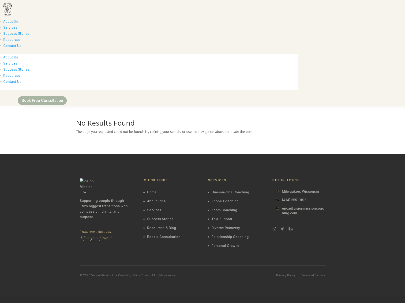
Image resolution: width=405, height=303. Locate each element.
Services (10, 27)
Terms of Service (313, 275)
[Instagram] (274, 228)
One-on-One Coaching (230, 192)
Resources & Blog (161, 228)
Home (152, 192)
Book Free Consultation (42, 100)
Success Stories (16, 33)
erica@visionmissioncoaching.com (303, 210)
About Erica (156, 201)
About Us (10, 21)
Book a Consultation (163, 237)
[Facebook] (282, 228)
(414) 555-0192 (294, 200)
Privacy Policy (286, 275)
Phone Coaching (225, 201)
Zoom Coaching (224, 210)
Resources (12, 40)
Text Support (221, 219)
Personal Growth (225, 246)
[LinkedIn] (290, 228)
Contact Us (12, 46)
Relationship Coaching (230, 237)
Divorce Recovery (225, 228)
